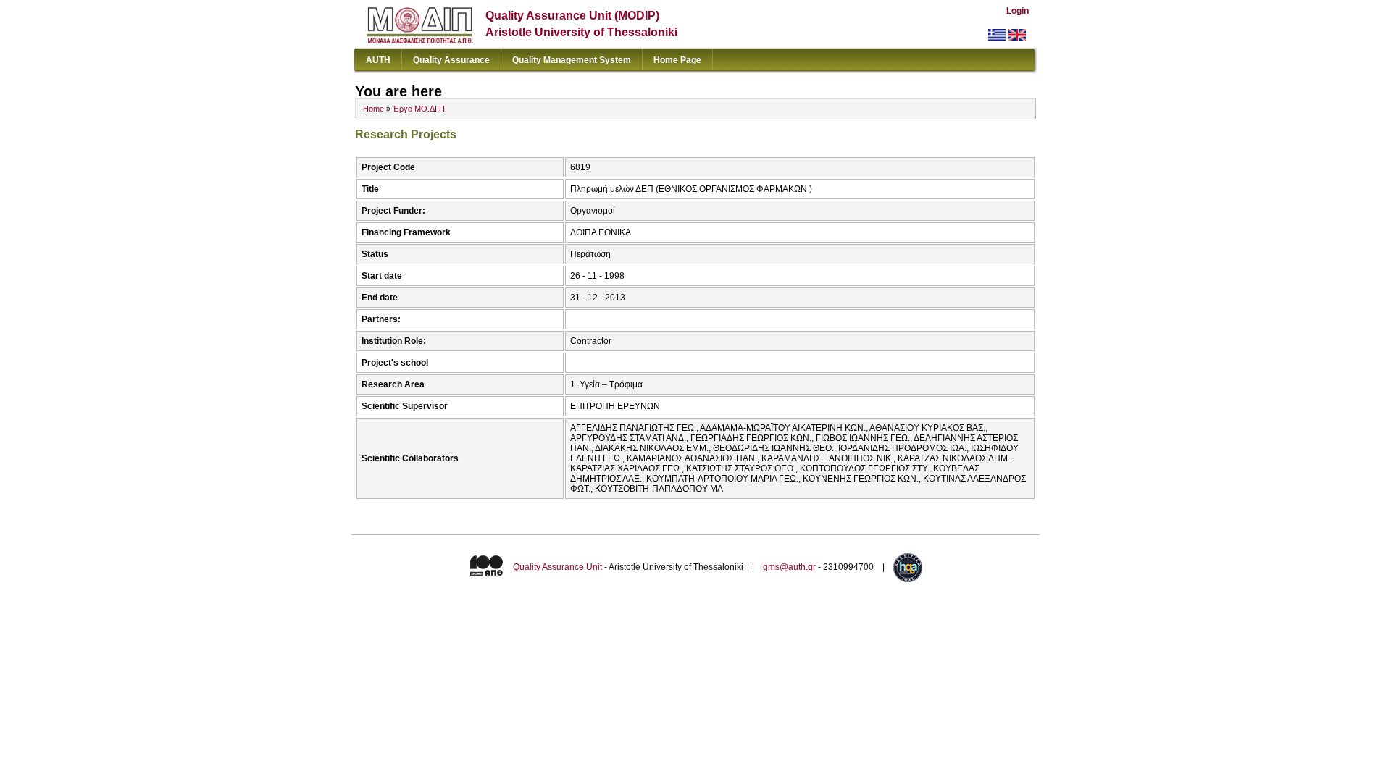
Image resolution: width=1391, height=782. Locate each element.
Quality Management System (571, 60)
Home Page (677, 60)
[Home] (420, 40)
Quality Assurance (451, 60)
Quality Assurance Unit (557, 567)
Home (373, 108)
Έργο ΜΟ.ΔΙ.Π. (420, 108)
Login (1017, 11)
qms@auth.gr (789, 567)
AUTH (378, 60)
